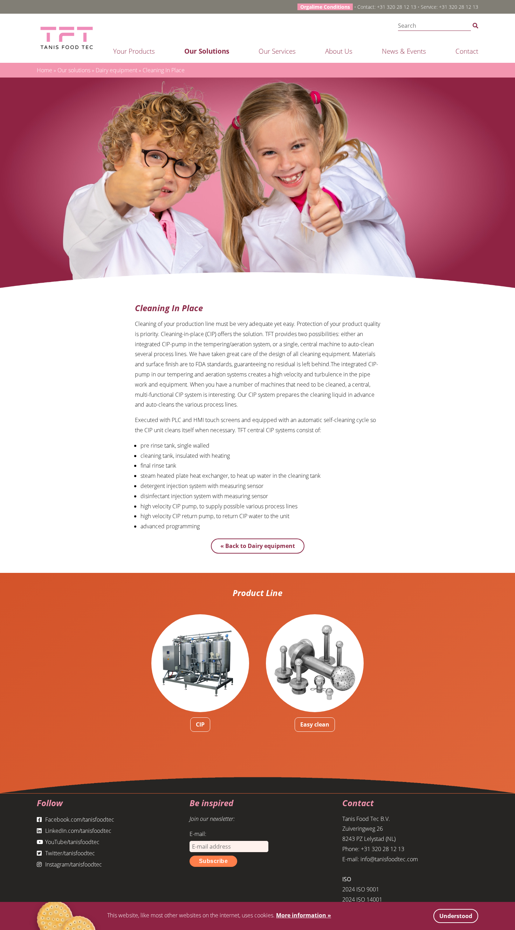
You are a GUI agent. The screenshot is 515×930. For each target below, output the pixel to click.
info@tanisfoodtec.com (389, 859)
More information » (303, 915)
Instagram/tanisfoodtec (73, 864)
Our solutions (206, 51)
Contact (466, 51)
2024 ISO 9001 (360, 889)
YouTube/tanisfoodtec (72, 842)
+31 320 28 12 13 (396, 7)
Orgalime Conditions (325, 7)
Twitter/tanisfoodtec (70, 853)
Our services (277, 51)
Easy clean (314, 724)
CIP (200, 724)
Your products (134, 51)
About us (338, 51)
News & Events (404, 51)
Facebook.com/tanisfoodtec (79, 819)
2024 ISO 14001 (362, 899)
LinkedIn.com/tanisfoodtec (78, 831)
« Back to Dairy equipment (257, 546)
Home (44, 70)
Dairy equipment (116, 70)
